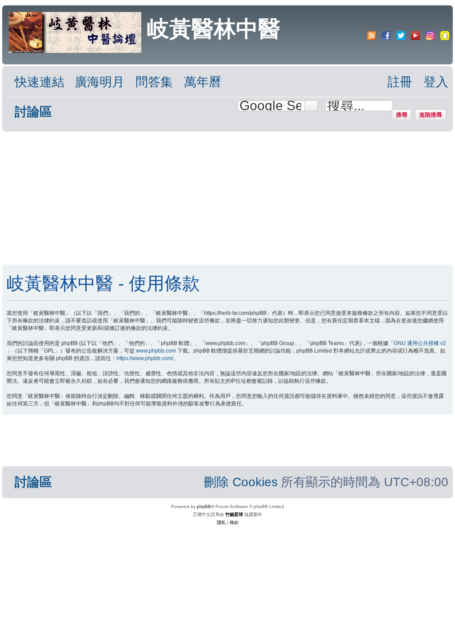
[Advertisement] (218, 198)
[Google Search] (311, 105)
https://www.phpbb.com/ (144, 358)
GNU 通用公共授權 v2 (420, 343)
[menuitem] (95, 82)
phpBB (204, 506)
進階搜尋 (430, 115)
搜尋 (401, 115)
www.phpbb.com (156, 351)
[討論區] (75, 32)
